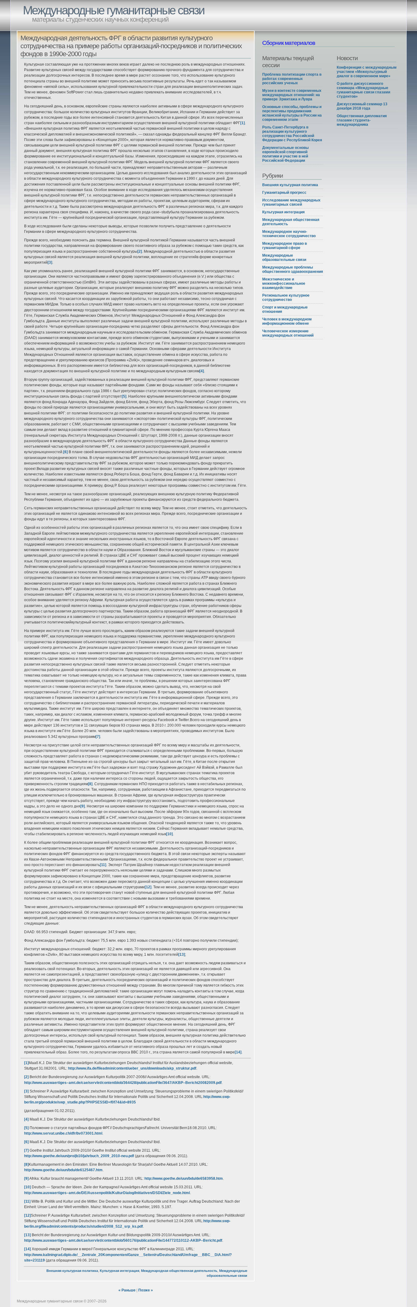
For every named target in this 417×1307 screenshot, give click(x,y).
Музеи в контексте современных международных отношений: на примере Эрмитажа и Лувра (291, 94)
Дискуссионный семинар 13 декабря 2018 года (362, 106)
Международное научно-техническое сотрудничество (289, 233)
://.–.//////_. (107, 1193)
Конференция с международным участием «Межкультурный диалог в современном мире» (367, 71)
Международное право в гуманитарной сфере (284, 245)
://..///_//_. (132, 1068)
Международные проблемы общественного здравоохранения (292, 269)
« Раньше (127, 1290)
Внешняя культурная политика (72, 1271)
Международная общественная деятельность (179, 1271)
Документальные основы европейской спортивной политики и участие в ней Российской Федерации (285, 154)
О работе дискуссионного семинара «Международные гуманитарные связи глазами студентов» (363, 90)
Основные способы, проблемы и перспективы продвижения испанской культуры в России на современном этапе (292, 113)
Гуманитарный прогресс (284, 192)
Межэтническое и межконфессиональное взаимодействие (283, 283)
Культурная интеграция (119, 1271)
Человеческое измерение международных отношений (288, 333)
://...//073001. (63, 1133)
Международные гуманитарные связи (113, 10)
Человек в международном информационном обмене (287, 321)
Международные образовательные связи (284, 257)
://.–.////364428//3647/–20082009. (123, 1083)
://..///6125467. (63, 1170)
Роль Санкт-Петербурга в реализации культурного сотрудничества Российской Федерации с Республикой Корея (292, 133)
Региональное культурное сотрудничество (286, 297)
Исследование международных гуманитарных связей (291, 202)
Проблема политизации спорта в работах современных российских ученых (291, 78)
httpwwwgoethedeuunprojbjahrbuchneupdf (79, 1156)
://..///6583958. (183, 1178)
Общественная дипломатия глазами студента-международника (362, 120)
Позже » (145, 1290)
